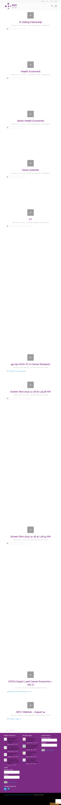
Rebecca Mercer (46, 25)
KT (30, 219)
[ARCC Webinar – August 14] (30, 705)
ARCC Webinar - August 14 (14, 719)
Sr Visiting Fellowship (30, 22)
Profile (55, 1)
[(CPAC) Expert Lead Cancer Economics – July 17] (30, 674)
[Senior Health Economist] (30, 114)
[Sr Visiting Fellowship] (30, 15)
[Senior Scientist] (30, 163)
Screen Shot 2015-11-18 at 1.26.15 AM (30, 536)
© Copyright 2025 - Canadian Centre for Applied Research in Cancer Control (18, 794)
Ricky (46, 367)
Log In (51, 1)
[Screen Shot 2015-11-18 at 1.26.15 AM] (30, 530)
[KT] (30, 212)
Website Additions (41, 715)
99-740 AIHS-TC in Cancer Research (30, 364)
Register (14, 782)
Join (47, 1)
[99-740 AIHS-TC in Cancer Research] (30, 357)
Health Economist (30, 71)
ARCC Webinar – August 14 (30, 712)
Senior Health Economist (30, 120)
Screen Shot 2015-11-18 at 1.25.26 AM (30, 391)
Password (6, 775)
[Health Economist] (30, 64)
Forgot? (10, 782)
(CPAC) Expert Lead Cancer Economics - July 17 (19, 691)
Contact (43, 1)
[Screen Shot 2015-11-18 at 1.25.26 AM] (30, 385)
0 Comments (23, 25)
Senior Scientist (30, 170)
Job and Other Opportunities (34, 25)
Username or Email (8, 770)
